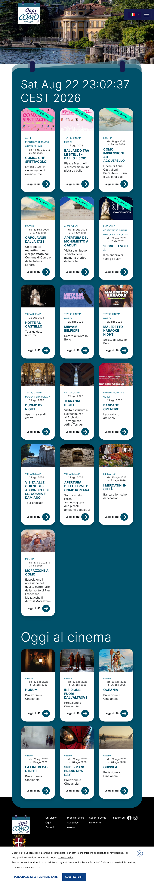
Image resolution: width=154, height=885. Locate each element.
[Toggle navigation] (146, 14)
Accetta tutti (74, 876)
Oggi (48, 822)
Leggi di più (33, 184)
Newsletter (95, 822)
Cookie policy (65, 857)
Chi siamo (51, 817)
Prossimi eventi (76, 817)
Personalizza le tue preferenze (36, 876)
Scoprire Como (97, 817)
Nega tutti (140, 853)
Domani (49, 827)
